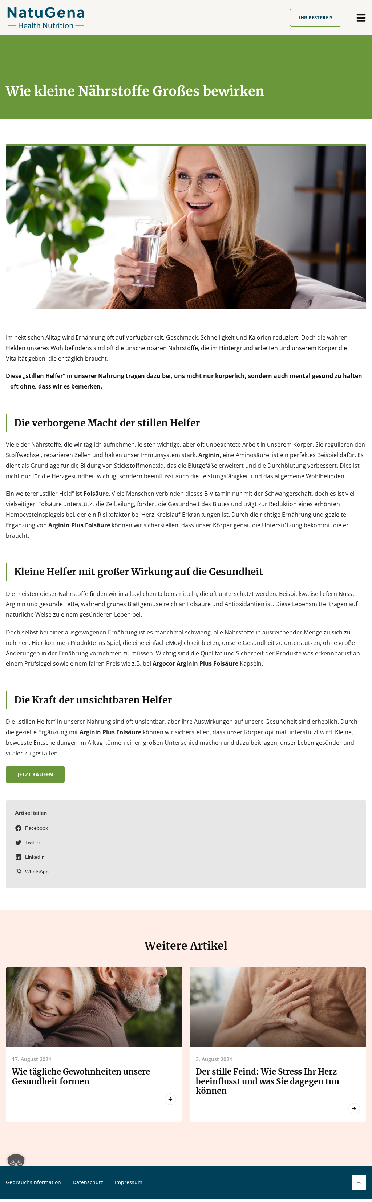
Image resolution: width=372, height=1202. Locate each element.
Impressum (128, 1182)
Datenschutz (88, 1182)
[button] (186, 828)
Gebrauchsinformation (33, 1182)
